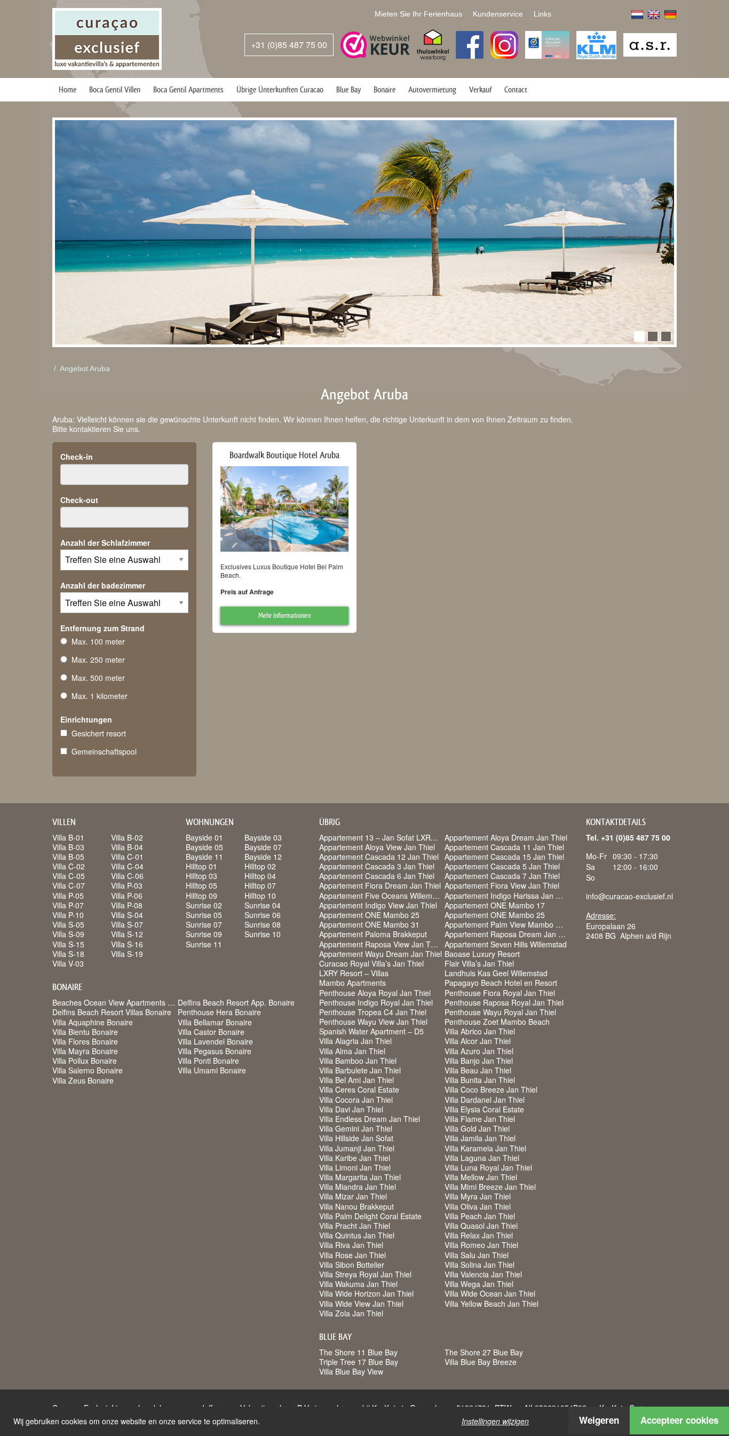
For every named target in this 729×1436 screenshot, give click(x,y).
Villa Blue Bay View (351, 1371)
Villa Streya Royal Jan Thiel (365, 1274)
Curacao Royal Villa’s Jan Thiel (371, 963)
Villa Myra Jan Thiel (478, 1196)
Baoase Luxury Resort (482, 953)
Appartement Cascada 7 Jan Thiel (502, 875)
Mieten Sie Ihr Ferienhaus (418, 14)
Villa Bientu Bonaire (85, 1031)
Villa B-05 (68, 856)
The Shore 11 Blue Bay (358, 1352)
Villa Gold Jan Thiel (477, 1128)
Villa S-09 (68, 934)
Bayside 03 (263, 837)
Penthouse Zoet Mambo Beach (497, 1021)
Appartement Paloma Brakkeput (373, 934)
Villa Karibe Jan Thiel (354, 1157)
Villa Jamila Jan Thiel (480, 1138)
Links (542, 14)
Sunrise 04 (262, 905)
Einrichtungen (86, 719)
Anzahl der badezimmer (102, 585)
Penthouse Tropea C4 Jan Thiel (372, 1012)
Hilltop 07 (260, 885)
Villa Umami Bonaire (212, 1070)
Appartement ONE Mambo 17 (495, 905)
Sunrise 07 (204, 924)
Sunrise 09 (204, 934)
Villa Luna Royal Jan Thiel (488, 1167)
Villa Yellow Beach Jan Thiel (491, 1303)
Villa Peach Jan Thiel (480, 1216)
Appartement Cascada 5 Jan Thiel (502, 866)
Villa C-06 (127, 875)
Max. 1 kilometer (100, 695)
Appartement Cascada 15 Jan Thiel (504, 856)
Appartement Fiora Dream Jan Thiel (380, 885)
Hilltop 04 (260, 875)
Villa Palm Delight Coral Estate (370, 1216)
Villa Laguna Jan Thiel (482, 1157)
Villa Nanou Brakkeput (356, 1206)
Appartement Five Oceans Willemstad (383, 895)
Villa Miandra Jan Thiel (357, 1186)
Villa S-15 (68, 944)
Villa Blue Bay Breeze (481, 1361)
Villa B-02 (127, 837)
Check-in (76, 456)
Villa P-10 (68, 914)
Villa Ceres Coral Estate (359, 1089)
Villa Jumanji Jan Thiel (356, 1148)
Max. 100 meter (98, 641)
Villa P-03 (126, 885)
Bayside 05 (204, 847)
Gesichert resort (99, 733)
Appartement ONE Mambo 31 (369, 924)
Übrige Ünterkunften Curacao (279, 89)
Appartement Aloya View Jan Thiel (377, 847)
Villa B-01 (68, 837)
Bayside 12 (263, 856)
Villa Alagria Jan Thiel (355, 1040)
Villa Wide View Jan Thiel (361, 1303)
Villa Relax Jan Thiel (479, 1235)
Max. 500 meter (98, 677)
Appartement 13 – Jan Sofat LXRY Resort (389, 837)
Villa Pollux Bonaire (84, 1060)
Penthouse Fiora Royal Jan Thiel (500, 992)
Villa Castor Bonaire (211, 1031)
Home (67, 89)
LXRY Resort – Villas (354, 973)
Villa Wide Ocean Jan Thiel (490, 1293)
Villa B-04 (127, 847)
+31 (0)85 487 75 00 (289, 44)
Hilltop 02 (260, 866)
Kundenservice (498, 14)
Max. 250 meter (98, 659)
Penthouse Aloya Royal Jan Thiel (375, 992)
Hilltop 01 (201, 866)
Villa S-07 (127, 924)
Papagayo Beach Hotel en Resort (501, 982)
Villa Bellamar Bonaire (215, 1022)
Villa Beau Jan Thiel (478, 1070)
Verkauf (480, 89)
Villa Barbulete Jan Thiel (360, 1070)
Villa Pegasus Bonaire (214, 1051)
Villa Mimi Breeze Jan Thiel (490, 1186)
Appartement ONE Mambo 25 (369, 914)
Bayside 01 (204, 837)
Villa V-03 (68, 963)
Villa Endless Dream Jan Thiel (369, 1118)
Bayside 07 (263, 847)
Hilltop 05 (201, 885)
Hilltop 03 (201, 875)
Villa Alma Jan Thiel (352, 1051)
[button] (639, 336)
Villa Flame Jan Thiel (480, 1118)
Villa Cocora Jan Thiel (356, 1099)
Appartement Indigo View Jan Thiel (378, 905)
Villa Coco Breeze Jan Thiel (491, 1089)
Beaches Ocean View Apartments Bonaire (123, 1002)
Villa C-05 (68, 875)
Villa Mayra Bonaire (85, 1051)
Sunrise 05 (204, 914)
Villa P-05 (68, 895)
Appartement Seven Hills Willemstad (506, 944)
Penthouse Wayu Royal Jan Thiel (500, 1012)
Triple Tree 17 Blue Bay (358, 1361)
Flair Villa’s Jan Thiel (479, 963)
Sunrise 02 (204, 905)
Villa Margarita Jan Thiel (360, 1177)
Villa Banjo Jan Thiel (479, 1060)
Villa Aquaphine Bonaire (92, 1022)
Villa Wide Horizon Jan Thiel (366, 1293)
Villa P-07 (68, 905)
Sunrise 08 (262, 924)
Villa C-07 (68, 885)
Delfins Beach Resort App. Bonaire (236, 1002)
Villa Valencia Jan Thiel (483, 1274)
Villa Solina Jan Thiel (479, 1264)
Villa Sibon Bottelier (351, 1264)
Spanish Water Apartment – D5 (371, 1031)
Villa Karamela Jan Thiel (485, 1148)
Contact (515, 89)
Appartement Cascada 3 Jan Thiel (376, 866)
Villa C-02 (68, 866)
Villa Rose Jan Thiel (352, 1255)
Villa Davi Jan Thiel (351, 1109)
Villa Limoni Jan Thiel (355, 1167)
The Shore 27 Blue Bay (484, 1352)
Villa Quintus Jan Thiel (356, 1235)
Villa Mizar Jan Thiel (353, 1196)
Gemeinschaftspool (104, 751)
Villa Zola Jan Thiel (351, 1313)
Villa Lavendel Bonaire (215, 1041)
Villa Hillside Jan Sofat (356, 1138)
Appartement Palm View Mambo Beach (511, 924)
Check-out (79, 500)
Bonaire (384, 89)
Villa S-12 (127, 934)
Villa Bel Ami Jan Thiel (356, 1079)
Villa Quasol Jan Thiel (481, 1225)
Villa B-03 (68, 847)
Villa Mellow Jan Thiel (481, 1177)
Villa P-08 (126, 905)
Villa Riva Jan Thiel (351, 1244)
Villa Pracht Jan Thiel (354, 1225)
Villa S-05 (68, 924)
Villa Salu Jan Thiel (477, 1255)
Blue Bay (348, 89)
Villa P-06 (126, 895)
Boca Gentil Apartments (188, 89)
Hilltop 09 (201, 895)
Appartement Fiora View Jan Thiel (502, 885)
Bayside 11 (204, 856)
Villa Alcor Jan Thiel (478, 1040)
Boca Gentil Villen (114, 89)
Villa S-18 (68, 953)
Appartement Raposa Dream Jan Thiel (510, 934)
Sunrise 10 (262, 934)
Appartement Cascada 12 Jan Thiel (379, 856)
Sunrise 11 (204, 944)
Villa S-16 (127, 944)
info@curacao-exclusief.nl (629, 896)
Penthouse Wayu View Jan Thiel (373, 1021)
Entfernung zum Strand (102, 628)
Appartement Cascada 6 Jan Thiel (376, 875)
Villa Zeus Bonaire (83, 1080)
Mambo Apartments (352, 982)
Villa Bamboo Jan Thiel (358, 1060)
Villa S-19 (127, 953)
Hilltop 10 (260, 895)
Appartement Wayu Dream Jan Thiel (380, 953)
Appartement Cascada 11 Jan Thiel (504, 847)
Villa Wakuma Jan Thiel (358, 1283)
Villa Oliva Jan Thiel (478, 1206)
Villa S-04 (127, 914)
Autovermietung (432, 89)
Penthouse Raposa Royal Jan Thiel (504, 1002)
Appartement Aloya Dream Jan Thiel (506, 837)
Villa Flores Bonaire (85, 1041)
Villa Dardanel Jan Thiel (485, 1099)
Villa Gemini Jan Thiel (355, 1128)
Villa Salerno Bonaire (87, 1070)
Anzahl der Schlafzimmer (105, 542)
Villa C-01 (127, 856)
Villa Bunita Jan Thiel (480, 1079)
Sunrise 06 (262, 914)
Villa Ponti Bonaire (208, 1060)
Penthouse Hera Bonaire (219, 1012)
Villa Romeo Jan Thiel (481, 1244)
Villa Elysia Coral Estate (484, 1109)
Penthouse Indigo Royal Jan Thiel (376, 1002)
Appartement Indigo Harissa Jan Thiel (508, 895)
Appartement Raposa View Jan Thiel (380, 944)
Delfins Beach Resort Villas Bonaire (111, 1012)
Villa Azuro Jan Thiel (479, 1051)
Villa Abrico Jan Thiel (480, 1031)
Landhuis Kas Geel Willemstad (496, 973)
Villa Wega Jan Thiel (479, 1283)
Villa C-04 (127, 866)
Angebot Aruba (85, 368)
